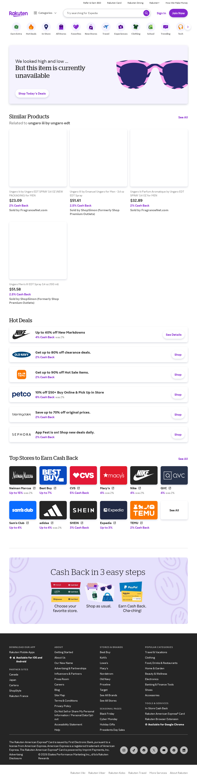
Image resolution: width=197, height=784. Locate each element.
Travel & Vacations (156, 652)
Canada (13, 674)
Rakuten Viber (96, 772)
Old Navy (105, 679)
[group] (38, 170)
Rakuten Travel (137, 772)
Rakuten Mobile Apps (21, 652)
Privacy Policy (62, 706)
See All (183, 117)
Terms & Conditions (66, 700)
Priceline (105, 684)
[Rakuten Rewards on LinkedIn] (184, 750)
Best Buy (105, 652)
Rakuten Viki (77, 772)
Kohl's (103, 657)
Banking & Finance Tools (159, 684)
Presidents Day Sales (112, 729)
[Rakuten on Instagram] (124, 750)
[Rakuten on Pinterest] (174, 750)
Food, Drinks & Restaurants (161, 662)
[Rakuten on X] (154, 750)
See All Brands (108, 695)
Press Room (61, 679)
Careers (59, 684)
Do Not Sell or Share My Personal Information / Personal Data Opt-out (74, 715)
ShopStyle (15, 690)
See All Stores (108, 700)
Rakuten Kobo (117, 772)
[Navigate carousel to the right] (188, 27)
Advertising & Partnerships (70, 668)
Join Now (178, 13)
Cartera (13, 685)
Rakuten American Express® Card (165, 713)
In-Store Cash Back (156, 708)
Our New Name (63, 662)
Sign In (161, 13)
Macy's (104, 668)
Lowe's (104, 662)
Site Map (59, 695)
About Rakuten (179, 772)
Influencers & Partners (68, 673)
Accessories (152, 695)
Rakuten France (18, 696)
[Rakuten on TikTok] (134, 750)
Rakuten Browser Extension (161, 719)
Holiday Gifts (107, 724)
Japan (12, 679)
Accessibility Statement (68, 724)
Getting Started (63, 652)
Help (57, 729)
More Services (158, 772)
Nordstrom (106, 673)
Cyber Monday (108, 719)
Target (104, 689)
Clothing (150, 657)
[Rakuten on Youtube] (164, 750)
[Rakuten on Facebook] (144, 750)
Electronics (151, 679)
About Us (59, 657)
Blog (57, 689)
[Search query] (146, 13)
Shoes (148, 689)
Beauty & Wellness (156, 673)
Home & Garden (154, 668)
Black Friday (107, 713)
